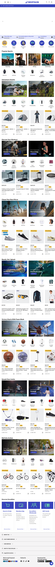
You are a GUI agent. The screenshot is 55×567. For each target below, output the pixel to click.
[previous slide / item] (3, 21)
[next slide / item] (52, 21)
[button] (27, 33)
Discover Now (7, 529)
